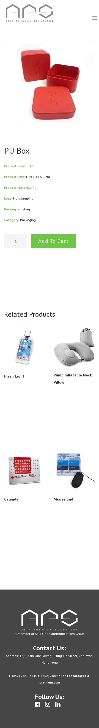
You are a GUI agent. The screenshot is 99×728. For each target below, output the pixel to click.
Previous (12, 84)
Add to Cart (53, 241)
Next (87, 84)
